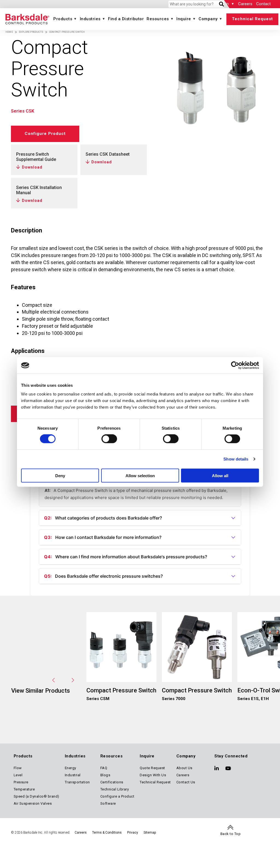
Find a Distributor (126, 18)
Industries (90, 18)
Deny (60, 475)
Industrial (73, 775)
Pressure (21, 782)
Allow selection (140, 475)
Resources (158, 18)
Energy (70, 768)
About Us (184, 768)
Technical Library (114, 789)
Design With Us (153, 775)
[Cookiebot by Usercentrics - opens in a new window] (235, 365)
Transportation (77, 782)
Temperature (24, 789)
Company (208, 18)
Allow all (220, 475)
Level (18, 775)
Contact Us (185, 782)
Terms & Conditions (107, 832)
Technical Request (252, 18)
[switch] (109, 439)
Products (62, 18)
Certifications (111, 782)
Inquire (183, 18)
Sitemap (150, 832)
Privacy (132, 832)
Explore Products (31, 32)
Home (9, 32)
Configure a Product (117, 796)
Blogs (105, 775)
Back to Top (230, 834)
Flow (18, 768)
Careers (245, 3)
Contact (263, 3)
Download (32, 167)
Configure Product (45, 133)
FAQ (103, 768)
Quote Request (152, 768)
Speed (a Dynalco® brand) (36, 796)
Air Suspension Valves (33, 803)
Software (108, 803)
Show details (235, 459)
